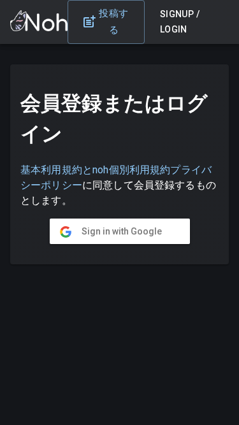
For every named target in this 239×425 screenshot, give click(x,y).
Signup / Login (179, 22)
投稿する (113, 22)
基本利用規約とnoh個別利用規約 (95, 170)
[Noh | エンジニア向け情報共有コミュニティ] (39, 28)
